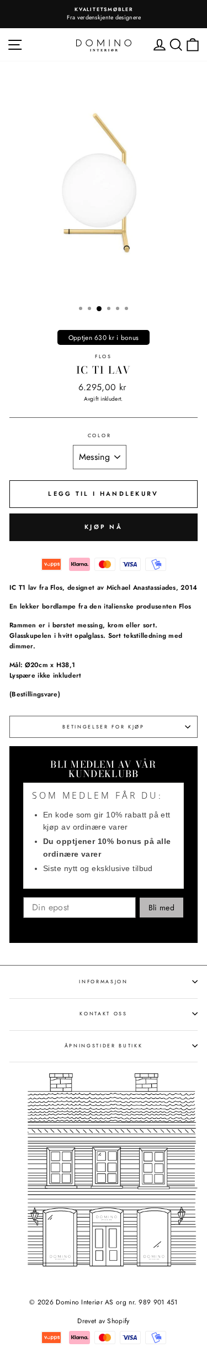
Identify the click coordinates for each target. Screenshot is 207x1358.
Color (99, 435)
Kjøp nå (103, 526)
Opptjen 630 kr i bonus (103, 337)
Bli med (161, 907)
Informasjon (103, 981)
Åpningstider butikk (104, 1045)
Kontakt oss (103, 1013)
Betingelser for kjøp (103, 726)
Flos (103, 356)
